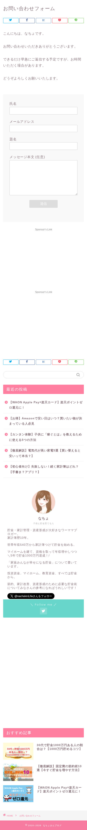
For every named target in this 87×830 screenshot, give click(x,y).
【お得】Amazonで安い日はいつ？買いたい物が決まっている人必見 (45, 421)
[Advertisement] (43, 259)
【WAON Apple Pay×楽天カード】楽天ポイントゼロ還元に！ (46, 405)
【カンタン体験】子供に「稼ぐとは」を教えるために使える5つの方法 (45, 437)
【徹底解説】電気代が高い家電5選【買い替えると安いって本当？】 (45, 453)
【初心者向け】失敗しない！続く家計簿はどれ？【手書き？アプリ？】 (44, 469)
